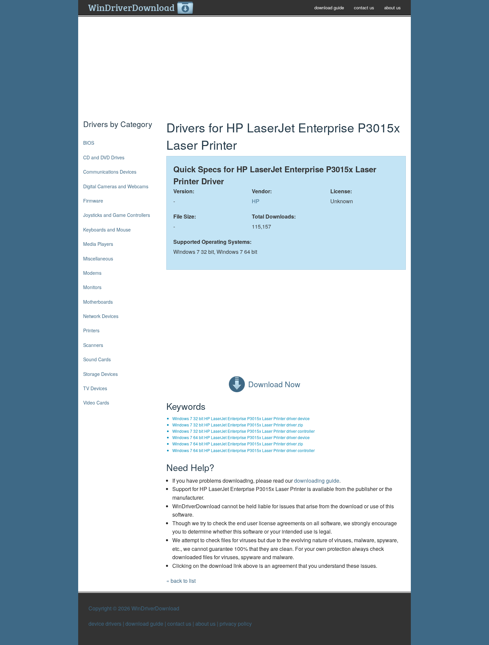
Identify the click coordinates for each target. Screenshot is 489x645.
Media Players (98, 244)
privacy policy (236, 623)
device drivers (104, 623)
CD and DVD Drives (103, 157)
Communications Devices (109, 171)
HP (255, 201)
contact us (364, 7)
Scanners (93, 345)
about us (392, 7)
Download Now (274, 384)
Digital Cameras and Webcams (115, 186)
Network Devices (100, 316)
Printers (91, 330)
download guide (329, 7)
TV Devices (95, 388)
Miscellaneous (98, 258)
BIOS (88, 142)
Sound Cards (97, 359)
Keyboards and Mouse (107, 229)
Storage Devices (100, 374)
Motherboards (98, 301)
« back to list (181, 580)
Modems (92, 272)
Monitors (92, 287)
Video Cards (96, 402)
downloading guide (316, 480)
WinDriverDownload (132, 7)
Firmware (93, 200)
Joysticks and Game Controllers (116, 215)
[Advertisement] (244, 71)
